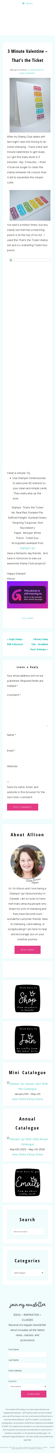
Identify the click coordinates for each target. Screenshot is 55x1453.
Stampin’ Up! (27, 548)
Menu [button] (29, 3)
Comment (14, 695)
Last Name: (13, 1360)
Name (11, 735)
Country (12, 1381)
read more (27, 949)
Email (11, 750)
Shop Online (35, 1099)
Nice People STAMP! (27, 21)
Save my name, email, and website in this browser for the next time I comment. (26, 792)
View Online (19, 1099)
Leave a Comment (27, 73)
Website (12, 766)
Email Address (15, 1370)
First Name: (13, 1349)
